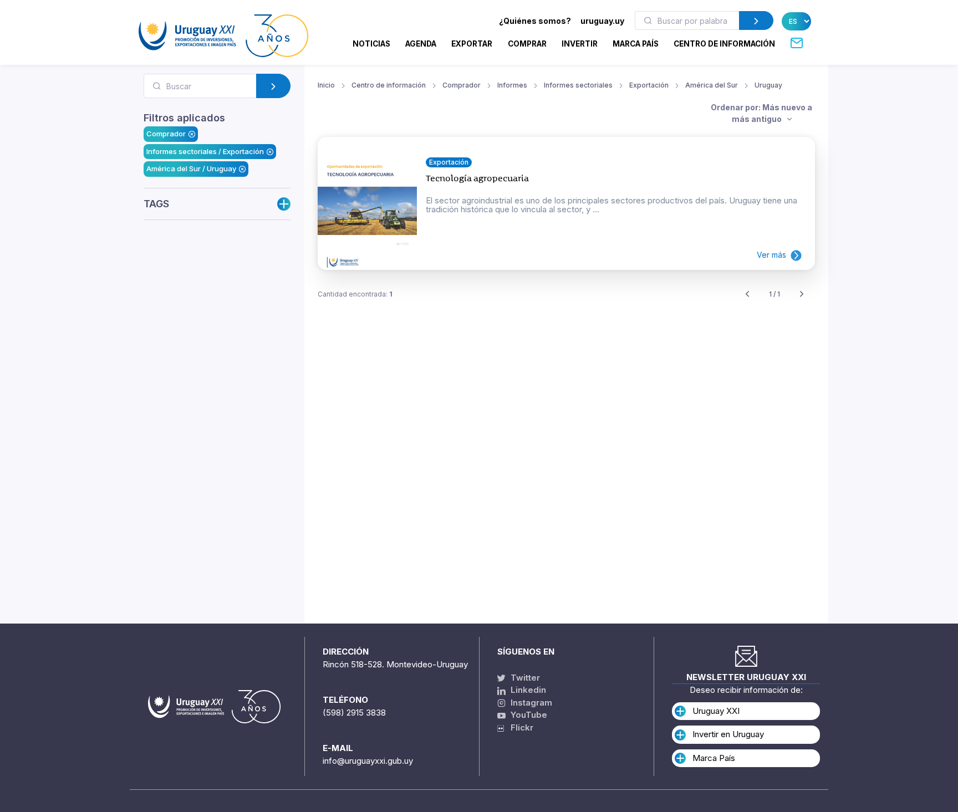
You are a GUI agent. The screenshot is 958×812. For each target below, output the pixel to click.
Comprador (166, 133)
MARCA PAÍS (636, 43)
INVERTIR (580, 43)
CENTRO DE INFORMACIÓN (724, 43)
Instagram (530, 702)
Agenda (420, 43)
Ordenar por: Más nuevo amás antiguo (761, 113)
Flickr (518, 727)
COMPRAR (527, 43)
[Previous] (747, 294)
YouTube (527, 714)
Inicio (326, 85)
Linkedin (527, 690)
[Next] (801, 294)
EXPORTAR (471, 43)
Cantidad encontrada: (355, 294)
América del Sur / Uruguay (191, 168)
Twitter (524, 677)
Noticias (371, 43)
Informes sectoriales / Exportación (205, 151)
